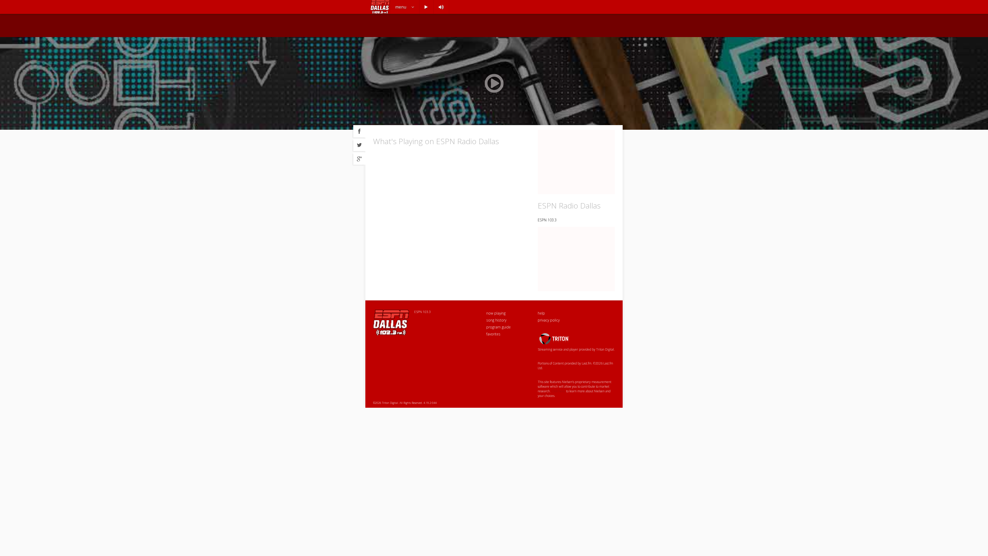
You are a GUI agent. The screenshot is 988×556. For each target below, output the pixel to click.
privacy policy (549, 320)
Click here (558, 391)
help (541, 313)
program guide (498, 327)
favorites (493, 334)
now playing (496, 313)
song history (496, 320)
